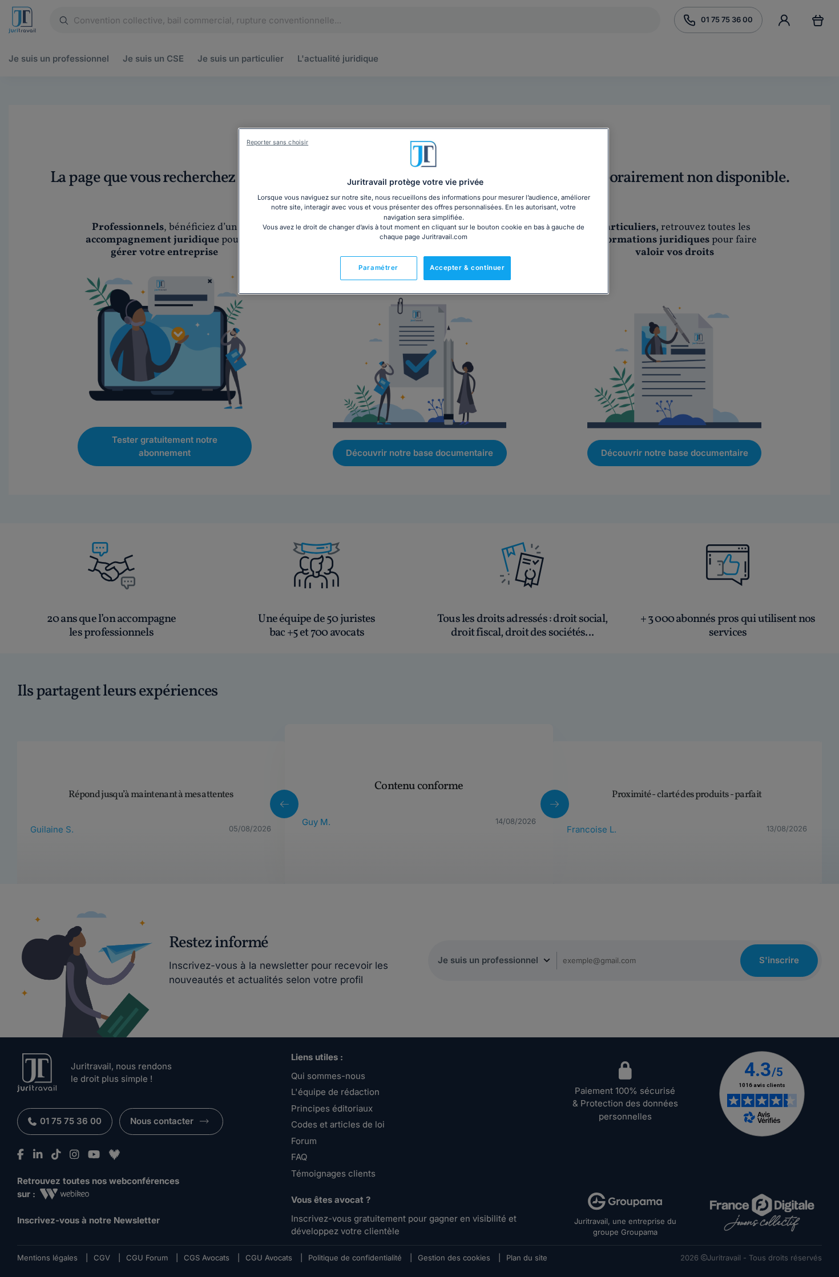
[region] (423, 211)
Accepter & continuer (467, 268)
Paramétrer (378, 268)
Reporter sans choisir (277, 142)
